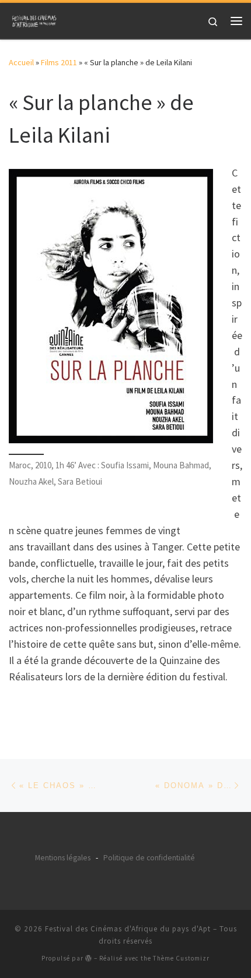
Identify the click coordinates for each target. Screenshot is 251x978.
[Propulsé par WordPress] (88, 958)
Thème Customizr (181, 958)
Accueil (21, 62)
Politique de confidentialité (149, 858)
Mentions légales (62, 858)
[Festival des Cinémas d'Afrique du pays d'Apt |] (35, 19)
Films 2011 (59, 62)
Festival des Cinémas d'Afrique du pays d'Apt (128, 929)
